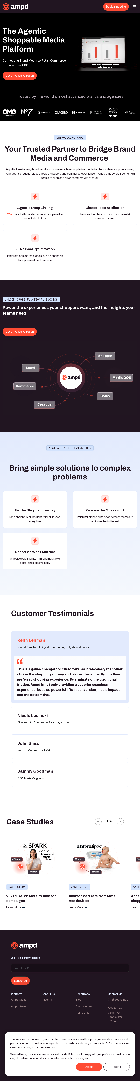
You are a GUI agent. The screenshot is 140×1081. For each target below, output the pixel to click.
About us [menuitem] (49, 994)
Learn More (14, 907)
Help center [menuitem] (83, 1013)
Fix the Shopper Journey (35, 510)
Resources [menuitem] (83, 994)
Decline (117, 1066)
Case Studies (30, 822)
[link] (22, 6)
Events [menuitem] (47, 999)
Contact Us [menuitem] (115, 994)
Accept (89, 1066)
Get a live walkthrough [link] (19, 75)
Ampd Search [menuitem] (19, 1006)
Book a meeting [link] (116, 6)
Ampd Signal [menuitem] (19, 999)
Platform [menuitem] (16, 994)
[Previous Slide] (98, 821)
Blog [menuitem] (78, 999)
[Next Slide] (120, 821)
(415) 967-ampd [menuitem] (118, 999)
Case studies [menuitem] (84, 1006)
